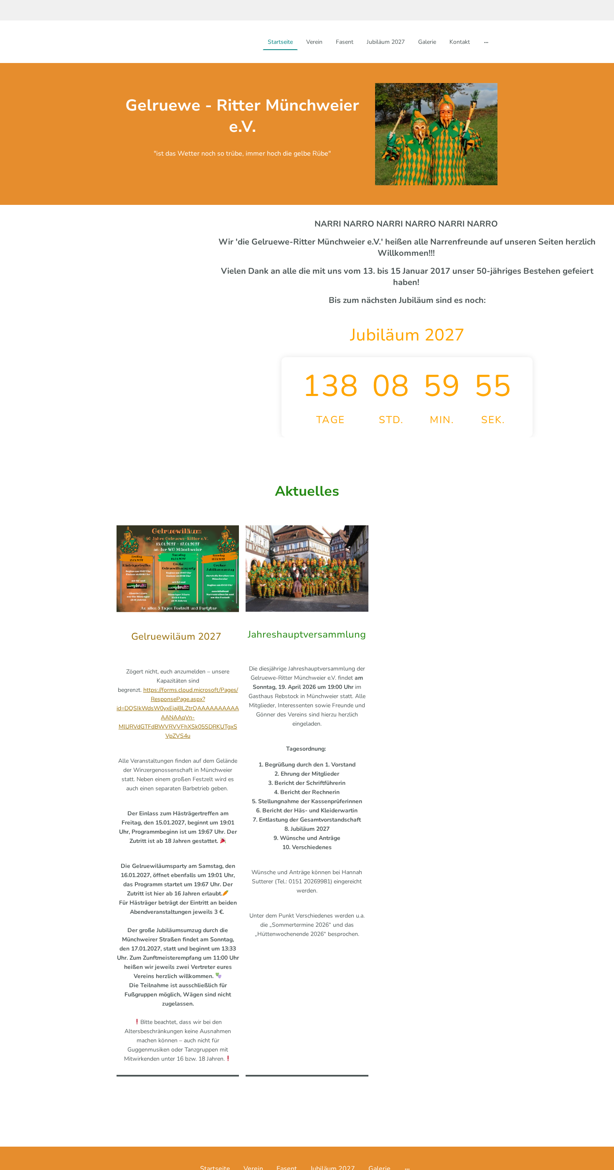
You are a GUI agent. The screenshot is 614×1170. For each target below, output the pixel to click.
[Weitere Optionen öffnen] (486, 41)
